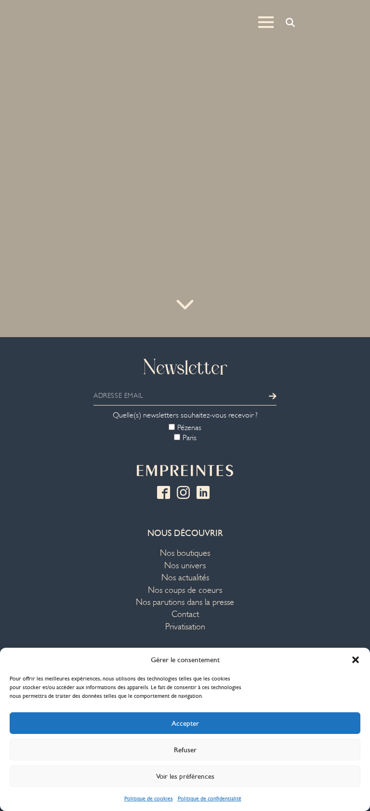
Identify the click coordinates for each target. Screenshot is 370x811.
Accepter (185, 723)
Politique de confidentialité (209, 798)
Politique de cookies (148, 798)
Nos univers (185, 566)
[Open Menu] (266, 22)
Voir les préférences (185, 776)
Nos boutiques (185, 553)
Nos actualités (185, 578)
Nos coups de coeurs (185, 590)
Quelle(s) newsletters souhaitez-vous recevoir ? (185, 415)
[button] (355, 660)
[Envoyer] (273, 396)
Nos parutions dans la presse (185, 602)
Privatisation (185, 627)
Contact (185, 614)
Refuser (185, 750)
